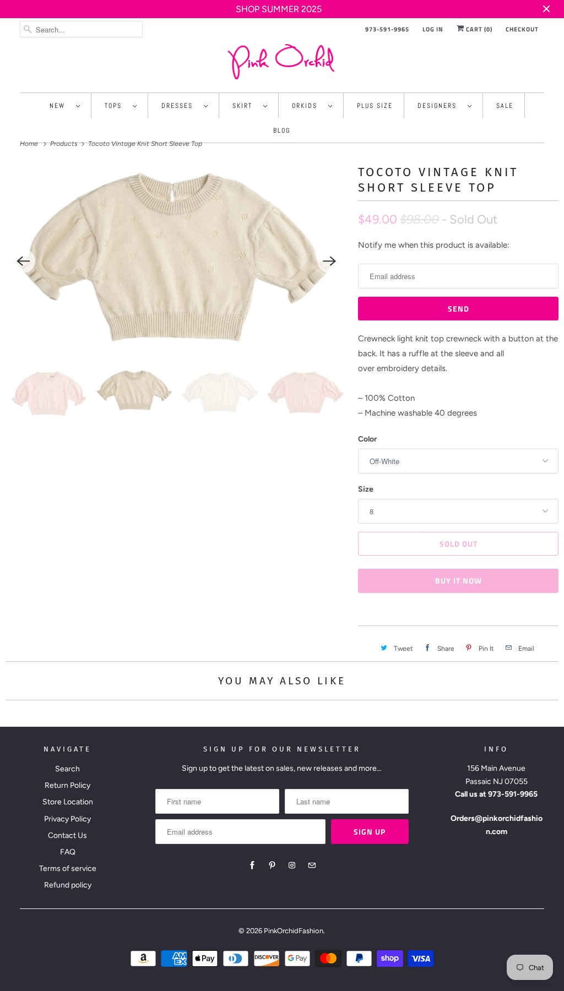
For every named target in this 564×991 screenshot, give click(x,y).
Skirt (245, 105)
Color (367, 439)
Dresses (179, 105)
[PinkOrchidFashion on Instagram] (292, 865)
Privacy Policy (67, 819)
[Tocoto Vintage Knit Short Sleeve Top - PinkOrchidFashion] (176, 261)
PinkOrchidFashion (293, 931)
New (60, 105)
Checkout (522, 29)
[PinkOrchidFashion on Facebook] (252, 865)
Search (67, 769)
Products (64, 144)
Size (365, 489)
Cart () (478, 29)
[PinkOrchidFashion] (282, 61)
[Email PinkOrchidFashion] (312, 865)
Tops (116, 105)
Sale (504, 105)
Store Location (67, 802)
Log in (432, 29)
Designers (439, 105)
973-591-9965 (387, 29)
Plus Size (375, 105)
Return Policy (67, 785)
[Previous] (23, 261)
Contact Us (67, 835)
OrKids (307, 105)
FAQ (67, 852)
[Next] (329, 261)
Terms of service (67, 868)
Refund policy (67, 885)
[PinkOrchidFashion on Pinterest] (272, 865)
